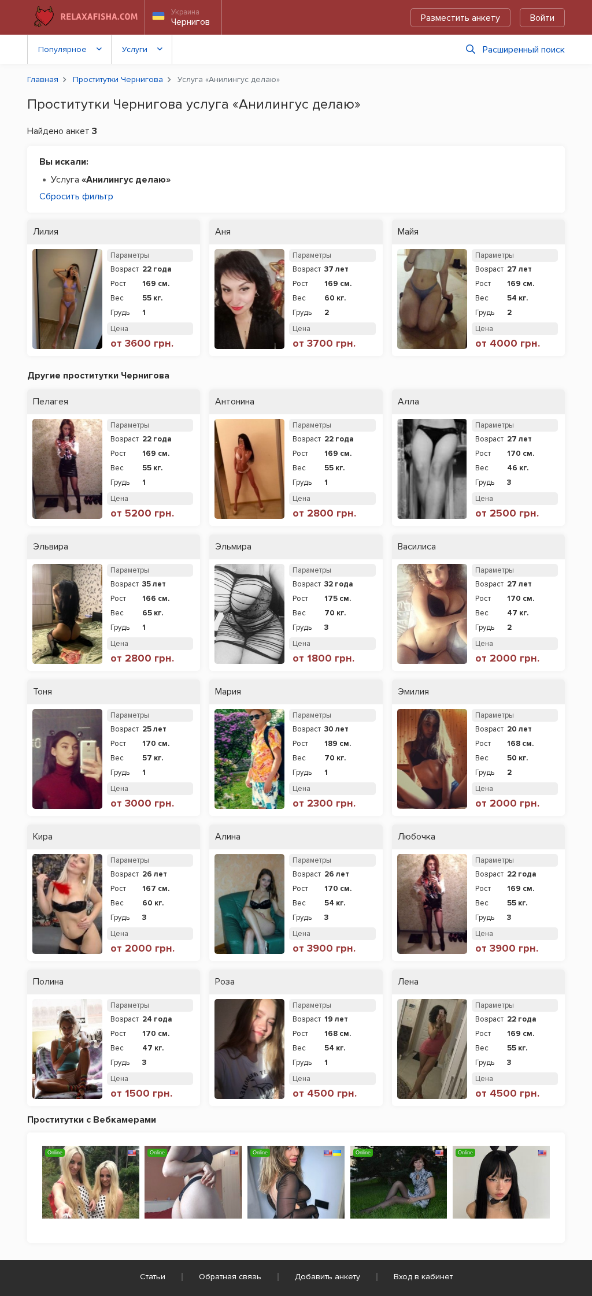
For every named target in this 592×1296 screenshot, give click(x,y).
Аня (223, 231)
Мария (228, 691)
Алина (227, 836)
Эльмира (233, 546)
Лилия (45, 231)
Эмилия (413, 691)
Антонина (234, 401)
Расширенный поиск (524, 49)
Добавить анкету (327, 1277)
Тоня (42, 691)
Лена (408, 981)
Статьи (152, 1277)
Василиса (417, 546)
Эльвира (50, 546)
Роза (225, 981)
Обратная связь (230, 1277)
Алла (408, 401)
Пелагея (50, 401)
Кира (43, 836)
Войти (542, 18)
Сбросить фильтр (76, 196)
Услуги (134, 49)
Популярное (62, 49)
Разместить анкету (460, 18)
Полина (48, 981)
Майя (408, 231)
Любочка (416, 836)
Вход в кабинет (423, 1277)
